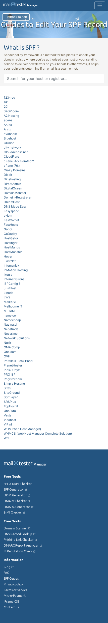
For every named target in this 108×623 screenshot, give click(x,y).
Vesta (8, 415)
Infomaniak (11, 265)
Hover (8, 256)
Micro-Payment (15, 595)
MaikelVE (10, 302)
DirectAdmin (12, 184)
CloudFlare (11, 156)
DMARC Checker (15, 501)
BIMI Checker (13, 512)
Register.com (13, 379)
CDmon (9, 143)
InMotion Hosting (16, 270)
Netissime (11, 333)
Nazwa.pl (10, 324)
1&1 (6, 102)
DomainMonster (15, 193)
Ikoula (8, 274)
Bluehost (10, 138)
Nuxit (7, 343)
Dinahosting (12, 179)
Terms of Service (15, 590)
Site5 (7, 388)
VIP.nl (8, 424)
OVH (7, 356)
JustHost (10, 288)
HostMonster (13, 252)
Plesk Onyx (12, 370)
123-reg (9, 97)
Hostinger (10, 243)
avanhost (10, 134)
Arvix (7, 129)
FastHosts (11, 224)
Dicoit (8, 175)
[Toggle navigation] (99, 5)
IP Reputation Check (18, 551)
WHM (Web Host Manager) (22, 429)
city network (12, 147)
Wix (6, 438)
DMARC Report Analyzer (21, 545)
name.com (11, 315)
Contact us (11, 607)
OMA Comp (12, 347)
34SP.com (11, 111)
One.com (10, 352)
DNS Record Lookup (18, 534)
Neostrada (11, 329)
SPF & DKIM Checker (18, 484)
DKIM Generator (15, 495)
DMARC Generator (17, 506)
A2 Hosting (11, 116)
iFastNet (10, 261)
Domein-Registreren (18, 197)
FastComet (11, 220)
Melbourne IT (13, 306)
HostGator (11, 238)
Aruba (8, 125)
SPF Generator (14, 489)
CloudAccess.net (16, 152)
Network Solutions (17, 338)
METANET (11, 311)
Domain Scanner (15, 528)
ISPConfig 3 (12, 284)
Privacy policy (13, 584)
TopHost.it (11, 406)
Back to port (18, 17)
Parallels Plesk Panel (18, 361)
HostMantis (12, 247)
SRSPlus (10, 402)
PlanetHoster (13, 365)
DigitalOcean (13, 188)
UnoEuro (10, 411)
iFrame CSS (11, 601)
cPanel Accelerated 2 (19, 161)
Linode (8, 293)
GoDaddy (10, 234)
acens (8, 120)
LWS (7, 297)
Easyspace (11, 211)
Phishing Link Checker (19, 539)
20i (6, 106)
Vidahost (10, 420)
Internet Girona (14, 279)
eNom (8, 215)
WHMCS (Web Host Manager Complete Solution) (38, 433)
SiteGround (12, 392)
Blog (7, 567)
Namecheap (12, 320)
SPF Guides (11, 578)
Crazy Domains (14, 170)
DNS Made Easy (15, 206)
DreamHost (12, 202)
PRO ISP (10, 374)
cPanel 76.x (12, 165)
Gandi (8, 229)
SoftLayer (11, 397)
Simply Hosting (14, 383)
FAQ (7, 572)
